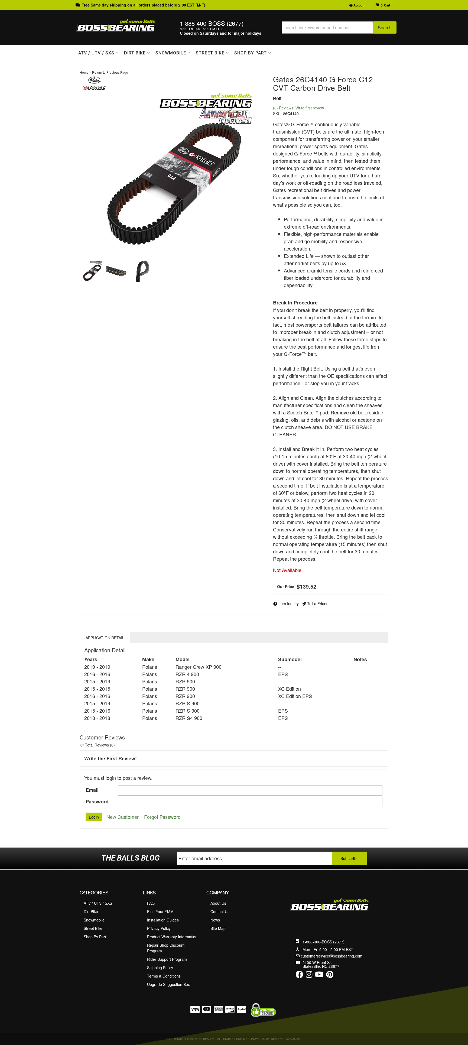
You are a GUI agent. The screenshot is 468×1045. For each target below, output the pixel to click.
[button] (339, 27)
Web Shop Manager (285, 1039)
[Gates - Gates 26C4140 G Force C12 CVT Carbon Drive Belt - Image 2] (117, 271)
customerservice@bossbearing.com (331, 956)
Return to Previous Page (110, 72)
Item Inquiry (288, 603)
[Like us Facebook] (299, 975)
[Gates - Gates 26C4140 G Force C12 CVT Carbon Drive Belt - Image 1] (92, 271)
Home (84, 72)
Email (92, 789)
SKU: (277, 113)
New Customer (122, 816)
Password (97, 801)
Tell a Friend (318, 603)
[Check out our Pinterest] (329, 975)
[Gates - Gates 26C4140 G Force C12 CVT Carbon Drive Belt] (94, 82)
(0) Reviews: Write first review (298, 108)
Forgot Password (162, 816)
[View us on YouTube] (319, 975)
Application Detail (105, 637)
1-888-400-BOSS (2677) (323, 942)
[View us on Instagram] (309, 975)
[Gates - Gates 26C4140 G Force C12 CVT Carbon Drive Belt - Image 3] (143, 271)
